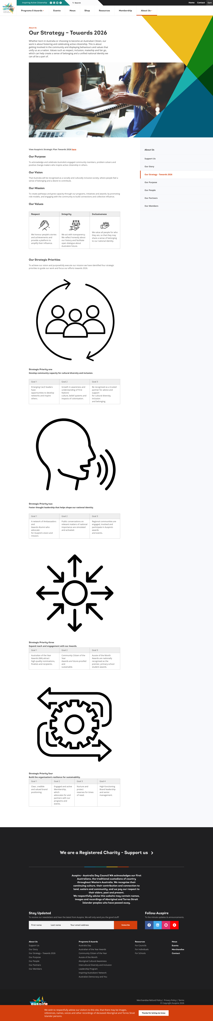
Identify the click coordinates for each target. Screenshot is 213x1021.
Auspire (175, 1003)
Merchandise (178, 949)
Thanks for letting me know (153, 1013)
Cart (210, 3)
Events (57, 10)
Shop (87, 10)
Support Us (34, 945)
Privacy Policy (170, 1000)
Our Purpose (35, 957)
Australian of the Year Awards (92, 949)
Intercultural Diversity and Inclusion (95, 965)
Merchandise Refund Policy (149, 1000)
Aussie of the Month (88, 957)
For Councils (140, 945)
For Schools (140, 953)
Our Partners (35, 965)
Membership (125, 10)
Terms (181, 1000)
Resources (104, 10)
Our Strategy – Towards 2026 (42, 953)
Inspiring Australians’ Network (92, 972)
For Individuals (142, 949)
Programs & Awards (31, 10)
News (72, 10)
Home (191, 2)
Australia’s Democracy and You (93, 976)
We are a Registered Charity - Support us (104, 852)
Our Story (33, 949)
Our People (34, 961)
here (74, 149)
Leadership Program (88, 969)
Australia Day (85, 945)
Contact (201, 2)
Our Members (35, 969)
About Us (146, 10)
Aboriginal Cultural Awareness (93, 961)
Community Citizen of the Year (93, 953)
